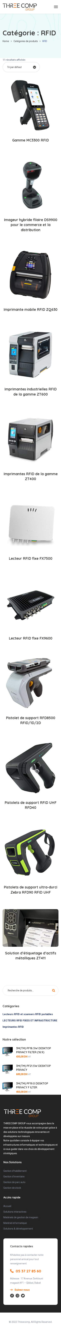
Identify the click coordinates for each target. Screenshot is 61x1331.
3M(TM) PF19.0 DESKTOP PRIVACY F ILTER (32, 1085)
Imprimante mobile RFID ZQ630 (30, 309)
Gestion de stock (12, 1187)
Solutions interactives (14, 1211)
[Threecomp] (20, 7)
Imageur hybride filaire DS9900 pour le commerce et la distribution (30, 225)
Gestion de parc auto (14, 1182)
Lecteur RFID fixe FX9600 (30, 638)
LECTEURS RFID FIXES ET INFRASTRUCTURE (30, 1020)
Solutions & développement (18, 1228)
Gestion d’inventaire (14, 1176)
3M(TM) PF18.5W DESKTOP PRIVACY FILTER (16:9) (33, 1050)
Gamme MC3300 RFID (30, 140)
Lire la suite (32, 122)
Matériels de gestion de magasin (20, 1217)
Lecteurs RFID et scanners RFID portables (28, 1014)
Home (6, 41)
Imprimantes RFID (13, 1026)
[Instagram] (17, 1296)
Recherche (53, 992)
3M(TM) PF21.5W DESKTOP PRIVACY (33, 1067)
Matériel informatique (15, 1223)
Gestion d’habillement (15, 1171)
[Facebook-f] (12, 1296)
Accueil (7, 1206)
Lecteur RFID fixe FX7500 (30, 558)
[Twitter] (23, 1296)
